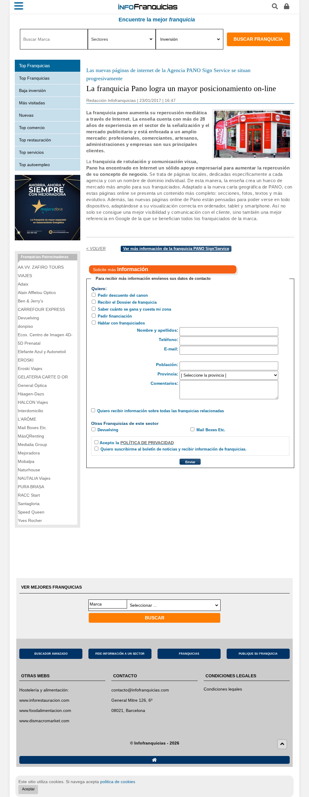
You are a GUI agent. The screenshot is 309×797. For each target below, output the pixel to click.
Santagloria (29, 503)
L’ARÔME (27, 419)
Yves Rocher (30, 520)
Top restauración (35, 140)
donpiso (25, 326)
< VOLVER (96, 248)
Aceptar (28, 789)
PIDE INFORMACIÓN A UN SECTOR (120, 653)
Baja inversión (32, 90)
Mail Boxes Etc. (210, 430)
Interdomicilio (30, 410)
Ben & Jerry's (30, 301)
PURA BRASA (31, 486)
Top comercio (32, 127)
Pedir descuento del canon (123, 295)
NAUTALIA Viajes (34, 478)
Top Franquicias (34, 78)
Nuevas (26, 115)
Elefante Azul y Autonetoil (42, 351)
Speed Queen (31, 512)
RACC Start (29, 495)
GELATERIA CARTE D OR (43, 377)
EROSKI (25, 360)
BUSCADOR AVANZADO (51, 653)
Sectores (99, 39)
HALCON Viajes (33, 402)
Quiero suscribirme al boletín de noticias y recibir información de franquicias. (173, 449)
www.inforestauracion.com (44, 700)
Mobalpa (26, 461)
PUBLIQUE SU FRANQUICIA (258, 653)
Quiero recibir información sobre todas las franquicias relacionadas (160, 411)
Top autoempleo (34, 164)
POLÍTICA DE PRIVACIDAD (147, 442)
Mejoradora (29, 453)
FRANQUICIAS (189, 653)
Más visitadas (32, 102)
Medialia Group (32, 444)
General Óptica (32, 385)
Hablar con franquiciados (121, 323)
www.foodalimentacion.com (45, 710)
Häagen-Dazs (31, 393)
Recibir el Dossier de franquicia (127, 302)
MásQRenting (31, 436)
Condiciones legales (223, 689)
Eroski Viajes (30, 368)
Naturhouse (29, 469)
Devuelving (107, 430)
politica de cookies (117, 781)
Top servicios (31, 152)
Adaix (23, 284)
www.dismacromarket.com (44, 720)
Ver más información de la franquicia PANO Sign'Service (176, 248)
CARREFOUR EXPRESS (41, 309)
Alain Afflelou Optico (37, 292)
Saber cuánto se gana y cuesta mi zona (134, 309)
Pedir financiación (115, 316)
